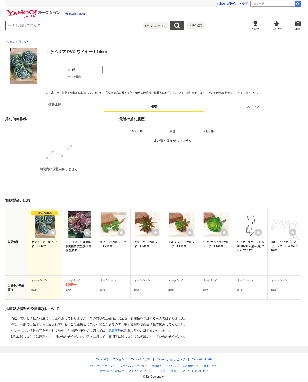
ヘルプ (243, 3)
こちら (236, 92)
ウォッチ (277, 28)
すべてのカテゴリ (155, 25)
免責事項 (114, 330)
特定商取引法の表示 (112, 371)
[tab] (54, 106)
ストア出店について (141, 371)
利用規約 (157, 366)
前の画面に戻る (19, 41)
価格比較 (54, 107)
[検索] (298, 4)
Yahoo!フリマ (140, 359)
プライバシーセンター (133, 366)
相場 (154, 106)
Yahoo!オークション (110, 359)
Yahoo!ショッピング (171, 359)
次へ (294, 241)
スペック (253, 106)
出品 (297, 28)
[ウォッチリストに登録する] (52, 232)
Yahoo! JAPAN (226, 3)
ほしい (77, 69)
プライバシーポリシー (101, 366)
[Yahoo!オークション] (33, 11)
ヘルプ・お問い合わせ (194, 371)
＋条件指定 (195, 25)
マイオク (255, 28)
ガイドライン (211, 366)
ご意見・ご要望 (167, 371)
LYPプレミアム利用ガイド (183, 366)
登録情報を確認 (74, 14)
